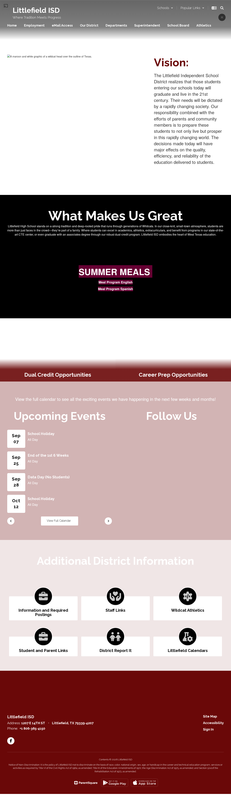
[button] (165, 8)
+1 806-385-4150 (32, 728)
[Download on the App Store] (144, 783)
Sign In (208, 729)
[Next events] (108, 521)
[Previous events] (10, 521)
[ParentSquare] (85, 782)
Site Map (210, 716)
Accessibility (213, 723)
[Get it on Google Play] (114, 783)
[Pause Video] (222, 18)
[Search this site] (222, 8)
